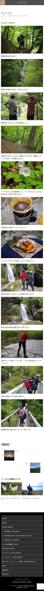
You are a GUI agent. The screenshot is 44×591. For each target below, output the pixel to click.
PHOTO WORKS (7, 527)
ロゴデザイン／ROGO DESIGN (11, 553)
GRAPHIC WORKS (8, 548)
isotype (26, 587)
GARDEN (5, 570)
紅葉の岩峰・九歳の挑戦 (30, 498)
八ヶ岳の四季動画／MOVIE (10, 544)
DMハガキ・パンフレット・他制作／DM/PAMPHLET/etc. (19, 561)
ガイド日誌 (5, 444)
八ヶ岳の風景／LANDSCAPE (10, 531)
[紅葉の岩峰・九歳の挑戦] (32, 488)
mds (4, 16)
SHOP (4, 566)
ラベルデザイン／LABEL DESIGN (12, 557)
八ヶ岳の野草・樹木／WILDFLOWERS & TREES (16, 535)
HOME (4, 518)
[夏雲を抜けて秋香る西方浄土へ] (11, 488)
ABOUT (4, 523)
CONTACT (5, 574)
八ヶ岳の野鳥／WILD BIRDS (10, 540)
